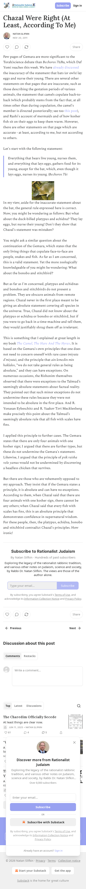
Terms (52, 861)
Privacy (40, 861)
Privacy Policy (43, 839)
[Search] (79, 706)
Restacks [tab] (29, 656)
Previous (15, 628)
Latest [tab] (18, 706)
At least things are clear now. (23, 722)
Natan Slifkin (21, 33)
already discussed (66, 67)
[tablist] (20, 656)
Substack (23, 880)
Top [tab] (8, 706)
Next (72, 628)
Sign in (77, 5)
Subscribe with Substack (45, 822)
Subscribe (63, 5)
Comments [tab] (13, 656)
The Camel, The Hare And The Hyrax (43, 343)
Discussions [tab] (33, 706)
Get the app (63, 870)
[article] (43, 725)
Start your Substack (32, 870)
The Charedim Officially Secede (29, 717)
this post (70, 110)
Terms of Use (62, 831)
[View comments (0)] (17, 47)
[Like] (7, 47)
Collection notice (69, 861)
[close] (74, 742)
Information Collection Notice (50, 835)
